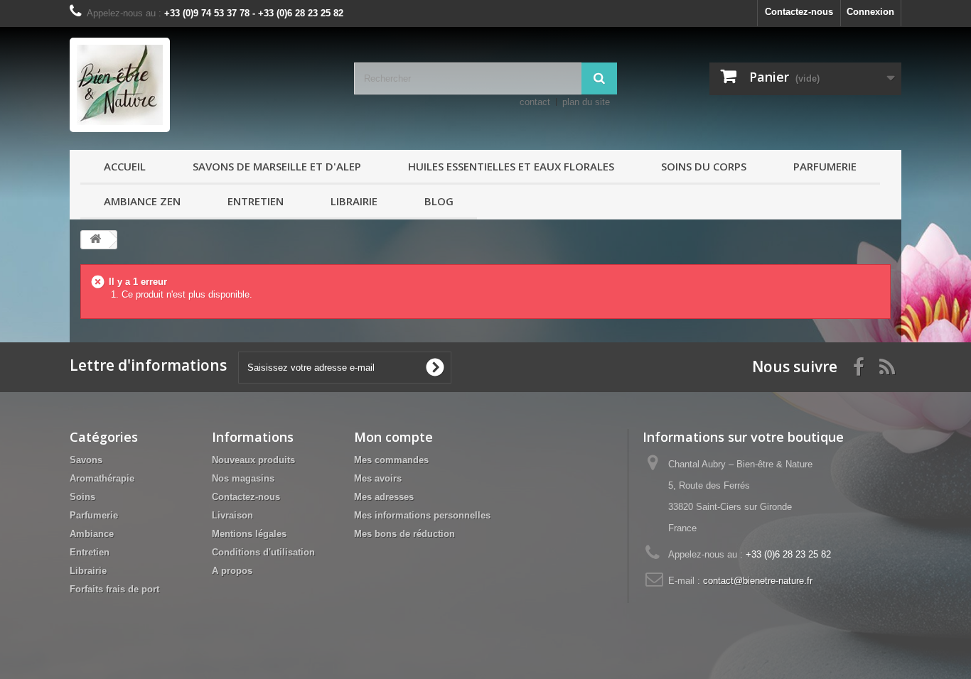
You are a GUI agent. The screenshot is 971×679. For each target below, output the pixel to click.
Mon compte (393, 436)
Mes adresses (384, 496)
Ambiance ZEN (142, 201)
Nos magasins (243, 478)
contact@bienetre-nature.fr (757, 580)
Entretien (255, 201)
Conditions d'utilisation (263, 552)
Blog (439, 201)
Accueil (125, 166)
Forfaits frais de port (114, 589)
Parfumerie (825, 166)
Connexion (870, 11)
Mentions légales (249, 533)
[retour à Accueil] (95, 240)
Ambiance (92, 533)
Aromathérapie (102, 478)
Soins (82, 496)
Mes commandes (391, 460)
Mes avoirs (378, 478)
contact (535, 102)
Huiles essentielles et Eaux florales (511, 166)
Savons (86, 460)
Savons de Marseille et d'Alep (277, 166)
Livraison (232, 515)
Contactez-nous (799, 11)
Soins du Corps (703, 166)
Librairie (354, 201)
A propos (232, 570)
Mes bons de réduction (404, 533)
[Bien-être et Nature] (201, 85)
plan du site (586, 102)
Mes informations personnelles (422, 515)
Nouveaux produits (253, 460)
